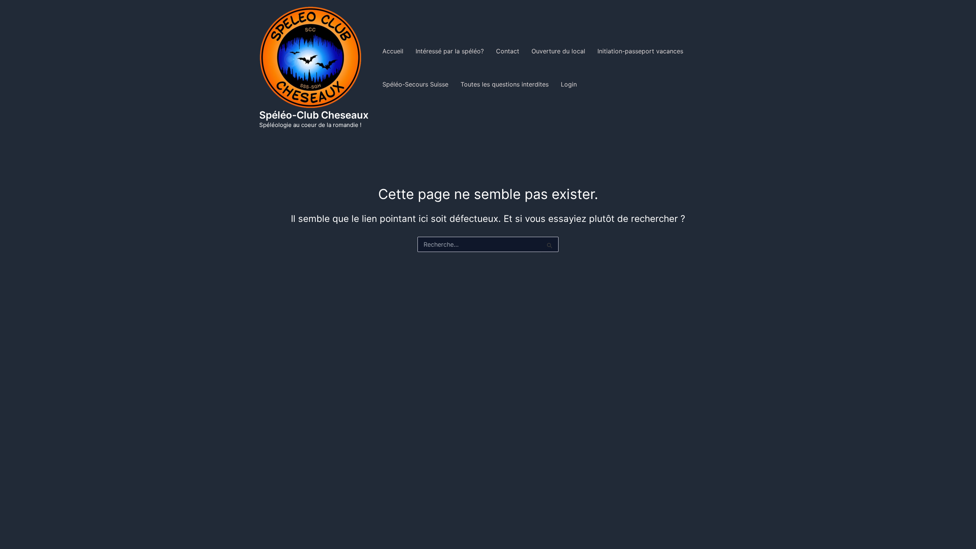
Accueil (392, 51)
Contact (507, 51)
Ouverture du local (558, 51)
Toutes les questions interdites (505, 84)
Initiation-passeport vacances (640, 51)
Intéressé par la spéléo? (450, 51)
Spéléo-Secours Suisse (415, 84)
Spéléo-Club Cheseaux (314, 115)
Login (569, 84)
